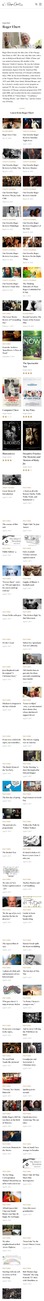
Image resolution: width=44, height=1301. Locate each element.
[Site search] (36, 4)
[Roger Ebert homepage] (12, 4)
